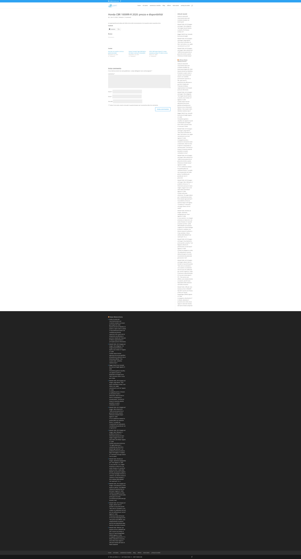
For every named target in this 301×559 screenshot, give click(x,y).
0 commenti (128, 17)
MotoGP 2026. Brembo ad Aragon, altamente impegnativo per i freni (184, 212)
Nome (110, 91)
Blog (164, 5)
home (139, 5)
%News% (121, 17)
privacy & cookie (185, 5)
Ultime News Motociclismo (182, 60)
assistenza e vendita (155, 5)
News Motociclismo (116, 317)
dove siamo (176, 5)
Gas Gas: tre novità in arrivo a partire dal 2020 (116, 52)
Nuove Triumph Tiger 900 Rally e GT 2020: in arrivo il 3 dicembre (137, 52)
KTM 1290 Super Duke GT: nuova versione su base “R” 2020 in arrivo (158, 52)
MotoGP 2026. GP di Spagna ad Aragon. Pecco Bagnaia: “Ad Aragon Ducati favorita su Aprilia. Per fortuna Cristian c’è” (185, 28)
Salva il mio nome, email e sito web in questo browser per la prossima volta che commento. (134, 105)
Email (110, 96)
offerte (169, 5)
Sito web (110, 101)
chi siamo (145, 5)
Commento (111, 74)
